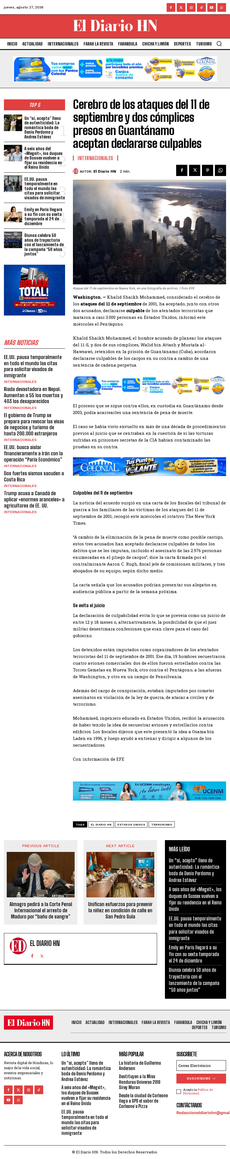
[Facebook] (171, 7)
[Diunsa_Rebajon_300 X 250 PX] (34, 320)
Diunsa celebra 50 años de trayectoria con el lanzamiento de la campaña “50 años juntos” (44, 244)
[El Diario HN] (76, 171)
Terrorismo (161, 824)
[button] (219, 43)
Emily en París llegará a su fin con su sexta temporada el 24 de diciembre (43, 216)
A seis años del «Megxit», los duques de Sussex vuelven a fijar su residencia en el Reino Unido (43, 158)
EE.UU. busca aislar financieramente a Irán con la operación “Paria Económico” (33, 453)
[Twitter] (181, 7)
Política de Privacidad (198, 1091)
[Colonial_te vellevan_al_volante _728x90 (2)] (149, 480)
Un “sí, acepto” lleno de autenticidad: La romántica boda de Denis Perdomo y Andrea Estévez (42, 127)
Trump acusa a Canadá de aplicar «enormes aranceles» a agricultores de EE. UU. (34, 499)
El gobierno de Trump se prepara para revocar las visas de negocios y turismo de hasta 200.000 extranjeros (34, 424)
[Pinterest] (207, 170)
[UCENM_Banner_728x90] (149, 805)
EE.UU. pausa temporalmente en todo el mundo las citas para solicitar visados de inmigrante (44, 188)
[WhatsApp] (220, 170)
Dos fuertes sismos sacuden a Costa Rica (34, 476)
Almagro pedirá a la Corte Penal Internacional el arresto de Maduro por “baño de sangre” (41, 910)
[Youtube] (211, 7)
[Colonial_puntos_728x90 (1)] (115, 85)
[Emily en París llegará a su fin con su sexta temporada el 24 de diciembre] (13, 214)
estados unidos (131, 824)
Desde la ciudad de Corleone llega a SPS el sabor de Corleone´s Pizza (143, 1101)
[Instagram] (191, 7)
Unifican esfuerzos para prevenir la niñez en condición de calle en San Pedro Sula (120, 910)
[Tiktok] (201, 7)
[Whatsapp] (221, 7)
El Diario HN (104, 171)
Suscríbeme (199, 1078)
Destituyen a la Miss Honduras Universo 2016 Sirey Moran (139, 1082)
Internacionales (20, 381)
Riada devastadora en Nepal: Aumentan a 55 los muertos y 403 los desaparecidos (33, 395)
